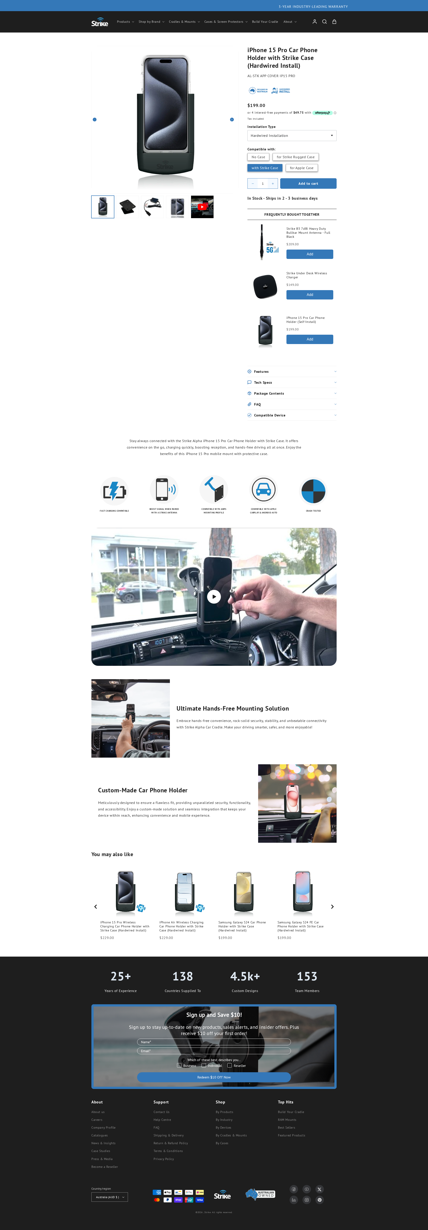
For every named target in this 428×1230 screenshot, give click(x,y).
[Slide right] (234, 120)
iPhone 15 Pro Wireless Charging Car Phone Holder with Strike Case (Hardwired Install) (125, 926)
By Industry (224, 1120)
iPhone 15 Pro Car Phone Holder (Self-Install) (305, 320)
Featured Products (291, 1135)
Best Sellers (286, 1127)
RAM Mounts (287, 1120)
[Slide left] (96, 120)
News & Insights (103, 1143)
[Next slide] (332, 906)
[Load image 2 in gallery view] (127, 207)
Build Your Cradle (291, 1112)
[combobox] (292, 135)
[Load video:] (214, 597)
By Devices (223, 1127)
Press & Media (102, 1159)
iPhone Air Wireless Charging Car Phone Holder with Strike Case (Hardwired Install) (181, 926)
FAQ (157, 1127)
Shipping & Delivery (169, 1135)
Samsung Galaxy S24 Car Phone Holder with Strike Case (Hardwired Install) (242, 926)
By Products (224, 1112)
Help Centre (162, 1120)
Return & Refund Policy (171, 1143)
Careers (96, 1120)
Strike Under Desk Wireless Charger (306, 275)
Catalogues (99, 1135)
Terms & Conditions (168, 1151)
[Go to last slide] (95, 906)
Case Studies (100, 1151)
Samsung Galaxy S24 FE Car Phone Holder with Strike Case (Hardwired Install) (301, 926)
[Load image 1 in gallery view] (102, 207)
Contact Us (162, 1112)
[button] (125, 21)
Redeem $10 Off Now (214, 1077)
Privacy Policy (164, 1159)
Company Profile (103, 1127)
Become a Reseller (104, 1167)
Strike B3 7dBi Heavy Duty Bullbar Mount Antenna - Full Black (308, 233)
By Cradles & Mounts (231, 1135)
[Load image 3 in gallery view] (152, 207)
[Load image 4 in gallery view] (177, 207)
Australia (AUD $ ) (107, 1197)
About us (98, 1112)
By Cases (222, 1143)
